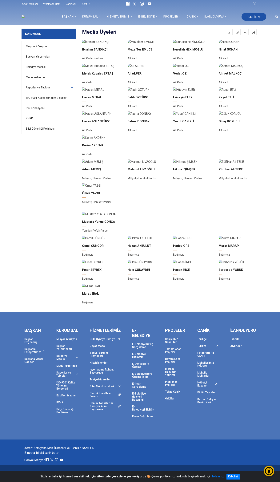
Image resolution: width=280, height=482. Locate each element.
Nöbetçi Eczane (202, 384)
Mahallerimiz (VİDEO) (205, 364)
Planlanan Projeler (171, 383)
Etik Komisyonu (35, 108)
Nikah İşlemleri (99, 362)
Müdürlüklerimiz (35, 77)
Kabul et (233, 476)
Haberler (235, 339)
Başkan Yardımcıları (38, 56)
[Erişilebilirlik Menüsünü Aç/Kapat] (269, 471)
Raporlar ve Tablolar (38, 87)
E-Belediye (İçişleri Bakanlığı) (139, 396)
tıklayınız (218, 476)
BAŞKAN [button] (68, 16)
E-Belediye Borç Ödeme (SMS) (142, 375)
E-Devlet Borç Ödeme (140, 365)
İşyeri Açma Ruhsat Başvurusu (102, 371)
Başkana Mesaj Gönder (33, 360)
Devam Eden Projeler (173, 360)
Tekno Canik (172, 391)
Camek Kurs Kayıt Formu (100, 395)
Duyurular (236, 345)
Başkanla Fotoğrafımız (32, 350)
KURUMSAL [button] (90, 16)
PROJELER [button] (170, 16)
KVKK (29, 118)
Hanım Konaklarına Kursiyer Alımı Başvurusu (102, 406)
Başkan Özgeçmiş (30, 341)
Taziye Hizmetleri (100, 379)
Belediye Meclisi (36, 67)
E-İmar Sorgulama (139, 385)
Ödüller (169, 398)
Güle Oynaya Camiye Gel (105, 339)
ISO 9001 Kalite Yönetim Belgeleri (46, 97)
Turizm (201, 345)
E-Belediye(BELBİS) (143, 408)
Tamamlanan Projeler (173, 350)
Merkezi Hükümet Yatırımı (170, 371)
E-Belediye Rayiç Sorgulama (142, 345)
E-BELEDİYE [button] (146, 16)
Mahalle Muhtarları (203, 374)
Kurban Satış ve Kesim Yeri (206, 401)
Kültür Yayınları (206, 392)
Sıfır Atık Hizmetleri (102, 386)
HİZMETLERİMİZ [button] (118, 16)
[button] (246, 32)
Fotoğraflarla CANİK (205, 354)
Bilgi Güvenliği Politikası (40, 128)
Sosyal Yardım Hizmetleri (99, 354)
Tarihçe (202, 339)
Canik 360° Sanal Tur (171, 341)
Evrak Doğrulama (143, 416)
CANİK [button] (191, 16)
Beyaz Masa (97, 345)
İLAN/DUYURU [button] (214, 16)
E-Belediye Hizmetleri (139, 355)
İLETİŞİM (254, 16)
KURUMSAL (33, 33)
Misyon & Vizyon (36, 46)
